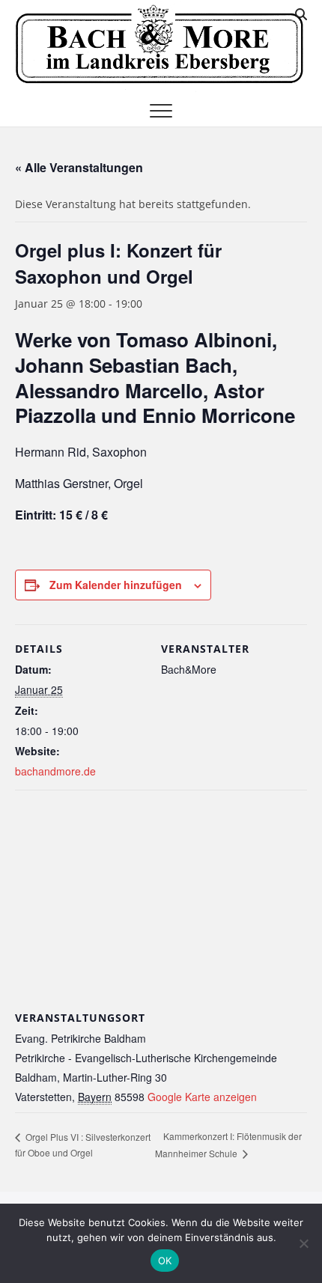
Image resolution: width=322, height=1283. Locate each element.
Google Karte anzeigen (202, 1096)
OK (165, 1261)
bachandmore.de (55, 771)
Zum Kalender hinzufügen (115, 584)
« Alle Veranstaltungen (79, 167)
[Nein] (303, 1243)
